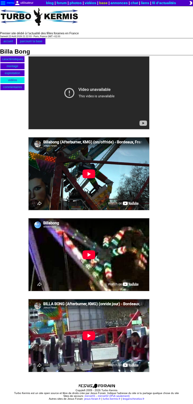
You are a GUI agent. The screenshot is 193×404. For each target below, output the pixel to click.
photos (76, 3)
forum (62, 3)
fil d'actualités (164, 3)
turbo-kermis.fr (111, 398)
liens (145, 3)
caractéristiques (12, 59)
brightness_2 (190, 3)
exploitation (12, 73)
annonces (119, 3)
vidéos (90, 3)
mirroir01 (90, 396)
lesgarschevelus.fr (133, 398)
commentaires (12, 87)
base (103, 3)
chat (134, 3)
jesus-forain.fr (92, 398)
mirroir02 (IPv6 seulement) (114, 396)
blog (50, 3)
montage (12, 66)
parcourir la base (31, 41)
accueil (8, 41)
